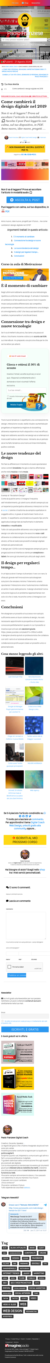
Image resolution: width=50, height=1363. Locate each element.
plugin (21, 1278)
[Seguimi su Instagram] (23, 154)
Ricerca (41, 1278)
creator (5, 1258)
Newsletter (35, 1339)
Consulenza (8, 1342)
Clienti (22, 1339)
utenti (24, 1298)
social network (22, 1293)
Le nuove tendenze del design (26, 248)
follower (6, 1263)
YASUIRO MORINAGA (35, 763)
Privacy (7, 1339)
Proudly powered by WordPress (14, 1355)
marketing (39, 1273)
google (36, 1263)
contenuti (30, 1253)
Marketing (20, 52)
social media (7, 1293)
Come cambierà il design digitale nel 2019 (27, 88)
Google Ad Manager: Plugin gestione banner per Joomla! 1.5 (14, 709)
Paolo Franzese (13, 137)
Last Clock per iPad (15, 677)
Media (5, 1278)
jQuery (26, 1273)
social (5, 510)
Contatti (28, 1339)
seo (5, 1283)
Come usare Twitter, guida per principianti (15, 764)
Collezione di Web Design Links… (34, 708)
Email (3, 1012)
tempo (36, 1293)
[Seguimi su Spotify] (30, 154)
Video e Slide (9, 1304)
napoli (13, 1278)
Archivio (16, 1342)
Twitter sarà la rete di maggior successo (34, 737)
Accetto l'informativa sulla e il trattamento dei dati (25, 397)
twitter (15, 1298)
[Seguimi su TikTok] (27, 154)
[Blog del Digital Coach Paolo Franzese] (25, 27)
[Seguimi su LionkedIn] (28, 154)
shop (42, 869)
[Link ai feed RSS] (35, 154)
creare (43, 1253)
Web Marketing (31, 1311)
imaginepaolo (9, 1268)
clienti (41, 1248)
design (15, 1258)
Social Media (33, 52)
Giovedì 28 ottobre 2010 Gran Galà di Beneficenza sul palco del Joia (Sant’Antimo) (15, 794)
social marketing (37, 1288)
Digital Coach (7, 52)
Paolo (25, 33)
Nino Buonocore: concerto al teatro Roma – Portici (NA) (34, 679)
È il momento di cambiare (24, 237)
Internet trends (11, 1273)
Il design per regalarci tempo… (26, 252)
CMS (4, 1253)
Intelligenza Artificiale (30, 56)
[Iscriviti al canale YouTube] (25, 154)
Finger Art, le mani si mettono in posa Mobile (14, 737)
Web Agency (34, 790)
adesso (27, 1187)
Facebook (37, 1258)
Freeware (24, 1263)
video (33, 1298)
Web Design (25, 96)
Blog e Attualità (18, 1248)
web (23, 1304)
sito (37, 1283)
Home (6, 66)
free (14, 1263)
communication (15, 1253)
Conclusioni (19, 256)
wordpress (7, 1316)
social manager (19, 1288)
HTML (45, 1263)
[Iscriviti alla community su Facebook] (22, 154)
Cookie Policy (15, 1339)
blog (5, 1248)
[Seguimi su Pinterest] (34, 154)
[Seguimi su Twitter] (32, 154)
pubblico (31, 1278)
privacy (29, 396)
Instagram (24, 1268)
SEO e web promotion (21, 1283)
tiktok (5, 1298)
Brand (32, 1248)
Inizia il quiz (16, 405)
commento (37, 819)
